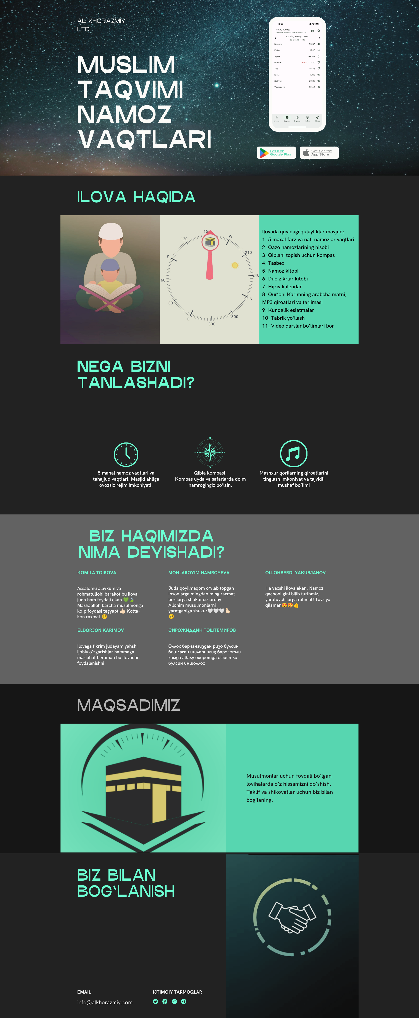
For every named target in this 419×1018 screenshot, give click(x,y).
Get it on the (321, 151)
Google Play (280, 154)
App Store (320, 154)
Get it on (277, 151)
